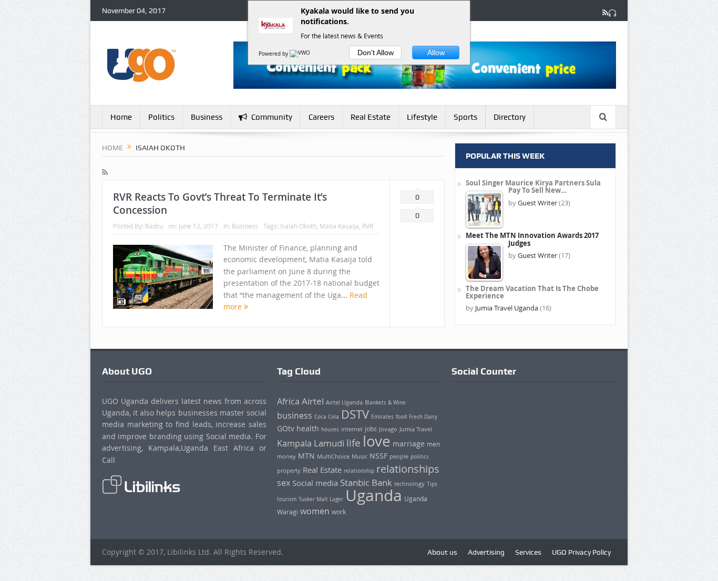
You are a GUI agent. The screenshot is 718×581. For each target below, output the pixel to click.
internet (352, 429)
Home (121, 117)
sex (283, 483)
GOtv (285, 428)
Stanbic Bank (366, 482)
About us (442, 552)
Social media (315, 483)
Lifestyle (422, 117)
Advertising (486, 552)
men (433, 444)
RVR (367, 226)
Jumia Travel (415, 429)
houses (330, 429)
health (307, 428)
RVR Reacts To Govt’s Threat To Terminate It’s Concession (220, 203)
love (377, 441)
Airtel (313, 401)
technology (409, 483)
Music (359, 456)
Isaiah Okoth (298, 226)
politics (420, 456)
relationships (407, 469)
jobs (371, 428)
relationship (359, 471)
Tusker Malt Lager (321, 499)
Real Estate (371, 117)
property (289, 470)
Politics (161, 117)
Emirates (382, 416)
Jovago (388, 429)
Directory (510, 117)
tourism (286, 499)
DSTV (355, 414)
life (353, 442)
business (294, 415)
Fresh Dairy (423, 416)
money (286, 456)
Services (528, 552)
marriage (409, 444)
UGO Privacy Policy (581, 552)
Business (206, 117)
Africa (288, 401)
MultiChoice (333, 456)
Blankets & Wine (385, 402)
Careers (321, 117)
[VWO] (301, 53)
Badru (154, 226)
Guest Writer (537, 203)
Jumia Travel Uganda (506, 308)
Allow (436, 52)
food (401, 416)
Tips (432, 483)
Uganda (373, 495)
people (398, 456)
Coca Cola (326, 416)
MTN (306, 456)
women (315, 511)
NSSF (378, 456)
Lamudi (329, 443)
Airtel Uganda (344, 402)
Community (271, 117)
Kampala (294, 443)
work (339, 512)
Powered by (274, 53)
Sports (465, 117)
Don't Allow (375, 52)
